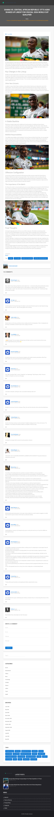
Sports (6, 255)
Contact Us (6, 805)
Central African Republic (41, 258)
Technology (7, 679)
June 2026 (7, 706)
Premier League (9, 751)
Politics (6, 673)
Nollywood (33, 759)
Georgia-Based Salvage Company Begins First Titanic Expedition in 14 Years (25, 778)
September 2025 (8, 727)
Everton (34, 753)
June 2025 (7, 736)
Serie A (20, 759)
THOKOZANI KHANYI (13, 266)
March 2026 (7, 715)
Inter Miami (8, 753)
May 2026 (7, 709)
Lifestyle (7, 682)
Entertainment (8, 670)
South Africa (21, 756)
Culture (6, 688)
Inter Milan (8, 759)
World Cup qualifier (27, 258)
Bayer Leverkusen (30, 756)
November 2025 (8, 721)
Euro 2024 (17, 751)
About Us (6, 797)
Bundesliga (26, 759)
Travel (6, 691)
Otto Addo (17, 258)
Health (6, 694)
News (6, 676)
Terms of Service (8, 800)
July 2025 (7, 733)
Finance (6, 685)
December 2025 (8, 718)
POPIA (5, 808)
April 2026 (7, 712)
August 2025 (7, 730)
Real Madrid (16, 753)
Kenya (14, 759)
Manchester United (25, 753)
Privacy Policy (7, 802)
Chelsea (41, 751)
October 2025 (8, 724)
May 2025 (7, 739)
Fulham (39, 756)
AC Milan (45, 756)
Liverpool (34, 751)
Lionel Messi (41, 753)
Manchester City (26, 751)
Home (27, 18)
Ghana (10, 258)
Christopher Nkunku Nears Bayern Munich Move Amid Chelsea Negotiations (25, 784)
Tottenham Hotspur (11, 756)
